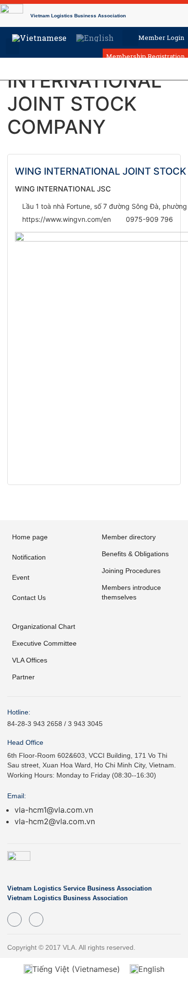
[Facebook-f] (14, 919)
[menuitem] (39, 38)
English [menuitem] (151, 969)
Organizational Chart (43, 626)
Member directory (129, 537)
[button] (130, 38)
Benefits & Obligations (135, 554)
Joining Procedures (131, 570)
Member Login (161, 37)
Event (20, 577)
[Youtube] (36, 919)
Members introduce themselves (131, 592)
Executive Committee (44, 643)
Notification (29, 557)
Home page (30, 537)
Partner (23, 677)
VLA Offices (29, 660)
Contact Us (29, 597)
